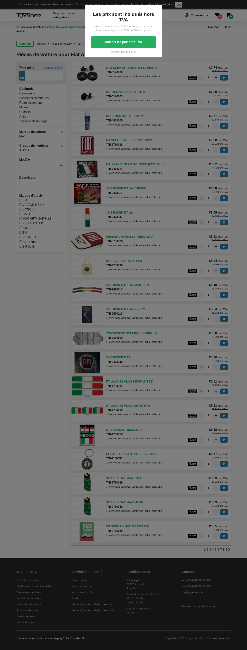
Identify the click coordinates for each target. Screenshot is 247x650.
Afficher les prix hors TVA (123, 42)
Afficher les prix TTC (123, 51)
